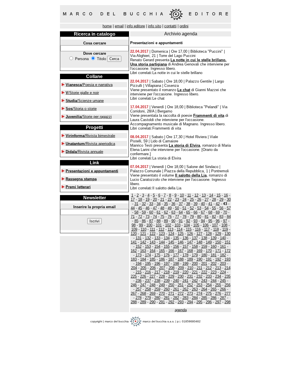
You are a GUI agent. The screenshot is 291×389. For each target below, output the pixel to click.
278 (139, 298)
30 (229, 199)
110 (143, 229)
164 (152, 251)
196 (157, 263)
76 (170, 216)
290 (152, 302)
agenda (181, 310)
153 (148, 246)
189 (190, 259)
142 (143, 242)
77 (177, 216)
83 (221, 216)
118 (216, 229)
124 (171, 234)
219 (176, 272)
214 (227, 268)
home (107, 26)
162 (134, 251)
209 (181, 268)
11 (189, 195)
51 (184, 208)
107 (215, 225)
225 (134, 276)
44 (133, 208)
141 (134, 242)
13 (204, 195)
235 (227, 276)
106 (206, 225)
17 (133, 199)
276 (218, 293)
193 (227, 259)
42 (218, 204)
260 (167, 289)
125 (181, 234)
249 (162, 285)
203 (223, 263)
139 (214, 238)
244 (214, 281)
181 (214, 255)
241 (185, 281)
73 (147, 216)
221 (195, 272)
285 (204, 298)
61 (159, 212)
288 (134, 302)
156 (176, 246)
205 (143, 268)
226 (143, 276)
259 (157, 289)
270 (162, 293)
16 (226, 195)
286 (214, 298)
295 (199, 302)
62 (166, 212)
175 (157, 255)
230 (181, 276)
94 (203, 221)
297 (218, 302)
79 (192, 216)
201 (204, 263)
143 (152, 242)
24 (184, 199)
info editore (136, 26)
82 (214, 216)
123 (162, 234)
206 (153, 268)
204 (134, 268)
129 (218, 234)
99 (141, 225)
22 (170, 199)
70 (225, 212)
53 (199, 208)
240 (176, 281)
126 (190, 234)
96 (218, 221)
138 (204, 238)
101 (159, 225)
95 (210, 221)
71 (133, 216)
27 (207, 199)
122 (152, 234)
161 (223, 246)
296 (209, 302)
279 (148, 298)
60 (151, 212)
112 (161, 229)
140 (223, 238)
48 (162, 208)
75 (162, 216)
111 (152, 229)
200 (195, 263)
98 (134, 225)
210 (190, 268)
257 (139, 289)
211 (199, 268)
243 (204, 281)
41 (210, 204)
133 (157, 238)
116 (198, 229)
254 (209, 285)
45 (140, 208)
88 (159, 221)
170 (209, 251)
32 (144, 204)
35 (166, 204)
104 (187, 225)
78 (184, 216)
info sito (154, 26)
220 (185, 272)
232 (199, 276)
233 (209, 276)
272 (181, 293)
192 (218, 259)
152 (139, 246)
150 (218, 242)
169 (199, 251)
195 (148, 263)
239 (167, 281)
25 (192, 199)
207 (162, 268)
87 (151, 221)
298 (227, 302)
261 (176, 289)
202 (214, 263)
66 (196, 212)
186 (162, 259)
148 (199, 242)
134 (167, 238)
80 (199, 216)
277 (227, 293)
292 (171, 302)
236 (139, 281)
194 (139, 263)
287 (223, 298)
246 (134, 285)
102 (168, 225)
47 (155, 208)
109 (134, 229)
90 (173, 221)
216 (148, 272)
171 (218, 251)
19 (147, 199)
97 (225, 221)
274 (199, 293)
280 (157, 298)
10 (182, 195)
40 (203, 204)
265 (214, 289)
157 (185, 246)
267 (134, 293)
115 (189, 229)
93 (196, 221)
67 (203, 212)
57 (229, 208)
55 (214, 208)
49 (170, 208)
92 (188, 221)
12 (196, 195)
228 (162, 276)
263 (195, 289)
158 (195, 246)
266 (223, 289)
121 (143, 234)
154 (157, 246)
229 (171, 276)
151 (227, 242)
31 (136, 204)
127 (199, 234)
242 (195, 281)
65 (188, 212)
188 (181, 259)
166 (171, 251)
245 (223, 281)
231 (190, 276)
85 (136, 221)
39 (196, 204)
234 (218, 276)
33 (151, 204)
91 (181, 221)
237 (148, 281)
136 (185, 238)
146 (181, 242)
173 (139, 255)
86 (144, 221)
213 (218, 268)
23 (177, 199)
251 (181, 285)
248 (152, 285)
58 (136, 212)
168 (190, 251)
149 (209, 242)
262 (185, 289)
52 (192, 208)
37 (181, 204)
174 (148, 255)
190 (199, 259)
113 (170, 229)
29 (221, 199)
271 (171, 293)
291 (162, 302)
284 (195, 298)
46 (147, 208)
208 (171, 268)
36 (173, 204)
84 (229, 216)
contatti (170, 26)
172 (227, 251)
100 (149, 225)
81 (207, 216)
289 (143, 302)
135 (176, 238)
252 (190, 285)
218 (167, 272)
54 (207, 208)
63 (173, 212)
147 (190, 242)
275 (209, 293)
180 (204, 255)
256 (227, 285)
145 (171, 242)
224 (223, 272)
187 (171, 259)
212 (209, 268)
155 (167, 246)
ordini (184, 26)
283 (185, 298)
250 (171, 285)
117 (207, 229)
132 (148, 238)
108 (224, 225)
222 (204, 272)
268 (143, 293)
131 (139, 238)
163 (143, 251)
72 (140, 216)
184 (143, 259)
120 (134, 234)
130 (227, 234)
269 (152, 293)
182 (223, 255)
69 (218, 212)
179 (195, 255)
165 (162, 251)
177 (176, 255)
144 (162, 242)
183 (134, 259)
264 (204, 289)
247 (143, 285)
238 (157, 281)
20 (155, 199)
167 (181, 251)
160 (214, 246)
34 (159, 204)
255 (218, 285)
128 (209, 234)
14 (211, 195)
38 (188, 204)
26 (199, 199)
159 (204, 246)
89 (166, 221)
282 (176, 298)
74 (155, 216)
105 (196, 225)
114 (179, 229)
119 (225, 229)
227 (152, 276)
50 (177, 208)
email (119, 26)
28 (214, 199)
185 (152, 259)
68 (210, 212)
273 (190, 293)
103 (177, 225)
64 (181, 212)
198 (176, 263)
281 (167, 298)
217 (157, 272)
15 (219, 195)
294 (190, 302)
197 (167, 263)
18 (140, 199)
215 (139, 272)
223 (214, 272)
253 (199, 285)
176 (167, 255)
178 (185, 255)
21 (162, 199)
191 (209, 259)
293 (181, 302)
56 (221, 208)
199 (185, 263)
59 (144, 212)
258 (148, 289)
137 (195, 238)
